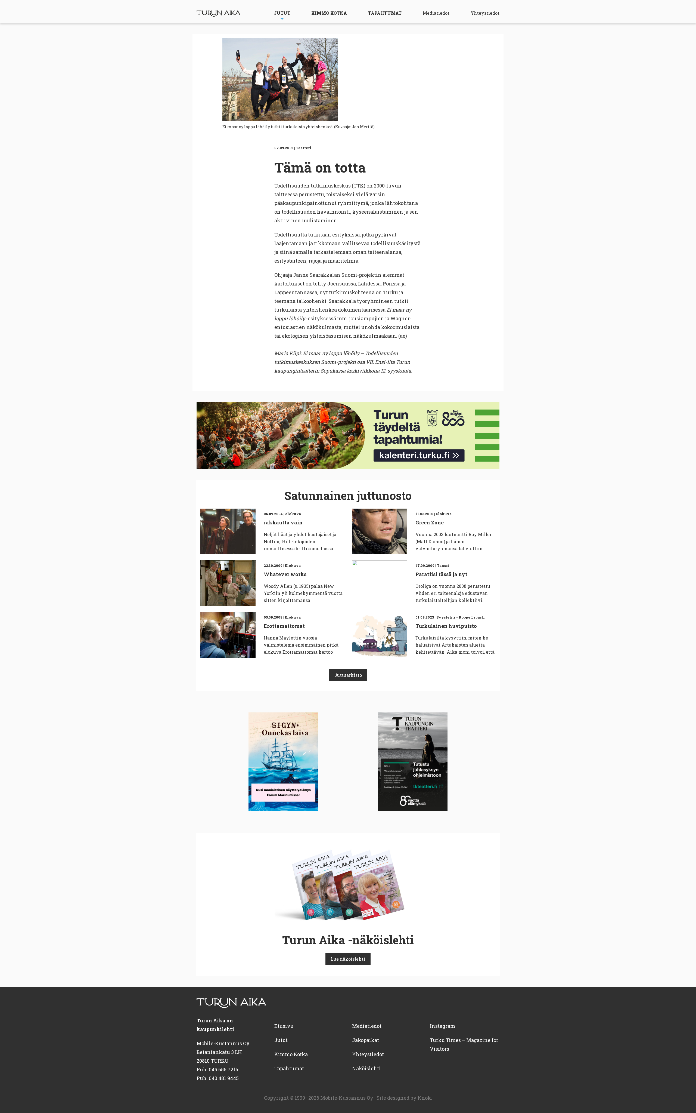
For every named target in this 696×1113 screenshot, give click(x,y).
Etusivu (284, 1026)
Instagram (442, 1026)
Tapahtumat (385, 13)
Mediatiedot (436, 13)
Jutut (282, 13)
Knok (424, 1097)
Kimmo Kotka (329, 13)
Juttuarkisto (348, 675)
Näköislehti (366, 1068)
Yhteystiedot (485, 13)
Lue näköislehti (348, 959)
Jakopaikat (365, 1040)
